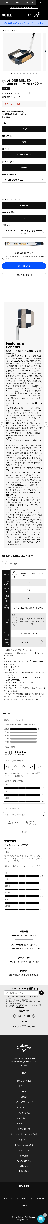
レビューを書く (26, 93)
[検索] (30, 15)
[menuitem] (36, 15)
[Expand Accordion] (30, 1161)
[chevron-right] (41, 992)
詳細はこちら (20, 1007)
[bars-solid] (43, 15)
